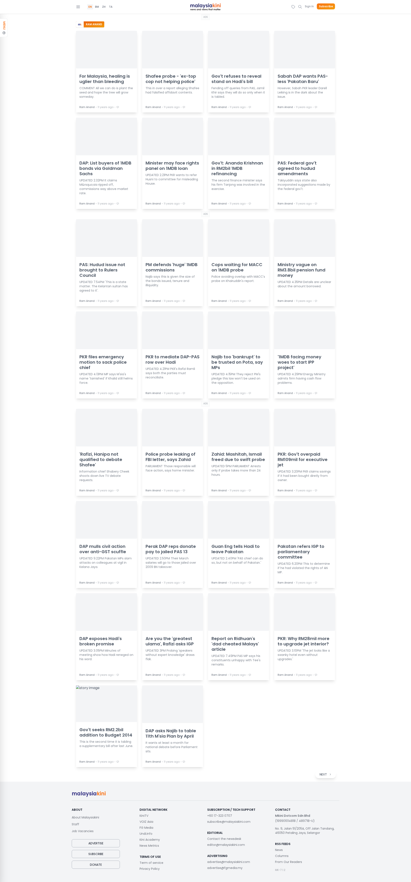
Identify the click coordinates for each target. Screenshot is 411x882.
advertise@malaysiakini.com (228, 862)
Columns (282, 856)
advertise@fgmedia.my (225, 868)
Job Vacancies (83, 831)
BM (97, 7)
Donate (96, 865)
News (279, 850)
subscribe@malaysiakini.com (228, 822)
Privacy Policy (150, 869)
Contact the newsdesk (224, 839)
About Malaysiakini (85, 817)
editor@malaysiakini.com (226, 845)
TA (110, 7)
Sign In (309, 6)
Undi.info (146, 834)
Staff (75, 824)
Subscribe (326, 6)
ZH (104, 7)
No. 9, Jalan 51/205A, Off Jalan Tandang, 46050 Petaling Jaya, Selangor (304, 830)
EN (90, 7)
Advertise (95, 843)
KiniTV (144, 816)
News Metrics (149, 845)
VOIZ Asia (146, 822)
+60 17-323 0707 (219, 816)
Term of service (151, 863)
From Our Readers (288, 862)
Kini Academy (150, 840)
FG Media (146, 828)
